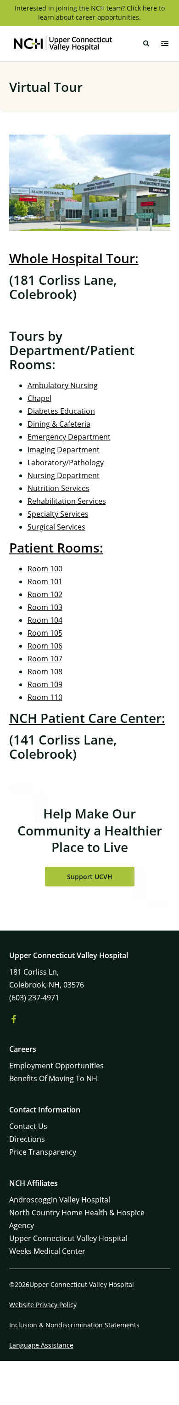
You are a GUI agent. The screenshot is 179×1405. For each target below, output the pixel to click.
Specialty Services (58, 514)
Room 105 (45, 633)
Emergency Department (69, 437)
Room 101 (45, 581)
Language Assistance (41, 1345)
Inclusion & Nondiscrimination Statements (74, 1324)
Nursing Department (64, 475)
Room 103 (45, 607)
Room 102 (45, 594)
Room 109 (45, 684)
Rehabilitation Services (67, 501)
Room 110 (45, 697)
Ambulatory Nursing (63, 385)
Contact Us (28, 1126)
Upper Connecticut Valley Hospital (68, 1238)
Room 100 (45, 569)
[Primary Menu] (164, 43)
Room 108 (45, 671)
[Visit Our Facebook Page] (13, 1019)
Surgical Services (56, 527)
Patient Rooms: (56, 547)
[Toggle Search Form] (146, 43)
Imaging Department (64, 450)
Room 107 (45, 659)
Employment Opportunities (56, 1066)
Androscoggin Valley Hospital (59, 1200)
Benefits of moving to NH (53, 1078)
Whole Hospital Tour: (74, 258)
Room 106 (45, 646)
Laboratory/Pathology (66, 462)
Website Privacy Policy (43, 1304)
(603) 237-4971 (34, 998)
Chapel (39, 398)
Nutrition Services (59, 488)
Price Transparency (42, 1152)
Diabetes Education (61, 411)
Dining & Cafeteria (59, 424)
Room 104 (45, 620)
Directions (27, 1139)
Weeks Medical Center (47, 1251)
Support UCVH (89, 876)
